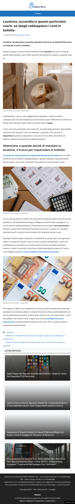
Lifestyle (9, 332)
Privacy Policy (40, 501)
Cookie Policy (50, 501)
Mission (22, 501)
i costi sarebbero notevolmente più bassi (40, 252)
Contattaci (52, 489)
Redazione (30, 501)
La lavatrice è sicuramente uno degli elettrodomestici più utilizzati (32, 155)
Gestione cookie (69, 502)
